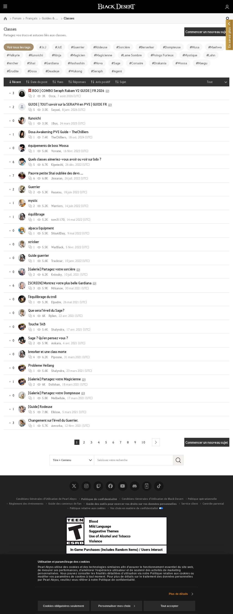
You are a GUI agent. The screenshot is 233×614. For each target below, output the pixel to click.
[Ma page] (227, 6)
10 (143, 442)
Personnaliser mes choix (114, 606)
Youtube (122, 486)
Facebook (110, 486)
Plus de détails (178, 594)
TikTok (159, 486)
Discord (134, 486)
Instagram (86, 486)
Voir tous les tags (18, 47)
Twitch (98, 486)
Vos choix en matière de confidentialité (134, 508)
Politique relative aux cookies (88, 508)
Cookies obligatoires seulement (63, 606)
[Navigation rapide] (227, 19)
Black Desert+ (147, 486)
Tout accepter (169, 606)
